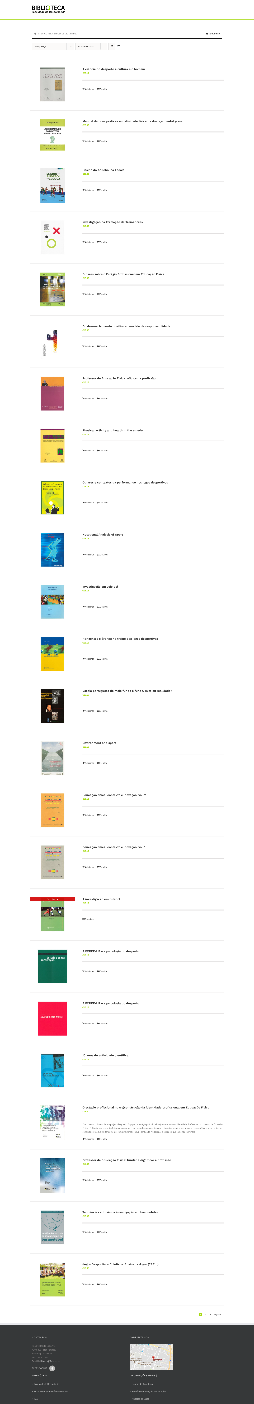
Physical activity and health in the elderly (112, 430)
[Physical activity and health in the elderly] (52, 445)
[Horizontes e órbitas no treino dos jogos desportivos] (52, 654)
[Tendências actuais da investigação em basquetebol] (52, 1227)
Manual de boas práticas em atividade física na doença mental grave (132, 121)
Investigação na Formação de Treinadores (112, 222)
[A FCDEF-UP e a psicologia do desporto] (52, 966)
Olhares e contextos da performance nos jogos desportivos (125, 482)
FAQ (36, 1398)
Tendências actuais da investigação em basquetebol (120, 1212)
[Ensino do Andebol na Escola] (52, 185)
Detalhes (104, 89)
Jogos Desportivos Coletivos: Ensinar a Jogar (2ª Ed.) (120, 1264)
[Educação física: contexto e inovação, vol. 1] (52, 862)
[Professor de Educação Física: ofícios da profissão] (52, 393)
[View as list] (118, 46)
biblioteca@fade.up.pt (49, 1361)
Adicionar (89, 89)
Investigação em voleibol (100, 586)
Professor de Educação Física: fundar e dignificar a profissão (126, 1160)
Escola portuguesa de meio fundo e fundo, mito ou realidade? (127, 690)
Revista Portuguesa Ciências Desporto (51, 1391)
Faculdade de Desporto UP (46, 1384)
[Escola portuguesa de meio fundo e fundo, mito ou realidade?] (52, 706)
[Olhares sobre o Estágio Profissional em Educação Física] (52, 289)
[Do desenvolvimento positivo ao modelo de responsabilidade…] (52, 341)
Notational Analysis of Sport (102, 534)
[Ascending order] (71, 46)
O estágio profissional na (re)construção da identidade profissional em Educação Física (145, 1107)
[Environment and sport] (52, 758)
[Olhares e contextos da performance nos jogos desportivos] (52, 498)
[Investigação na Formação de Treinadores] (52, 237)
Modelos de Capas (140, 1398)
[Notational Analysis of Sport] (52, 550)
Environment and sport (99, 743)
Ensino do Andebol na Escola (103, 170)
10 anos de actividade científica (105, 1055)
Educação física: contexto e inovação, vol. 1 (113, 847)
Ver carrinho (214, 33)
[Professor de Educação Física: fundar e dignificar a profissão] (52, 1175)
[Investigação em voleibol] (52, 602)
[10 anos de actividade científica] (52, 1070)
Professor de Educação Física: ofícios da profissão (119, 378)
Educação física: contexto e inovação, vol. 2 (114, 795)
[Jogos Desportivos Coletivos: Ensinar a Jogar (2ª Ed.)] (52, 1279)
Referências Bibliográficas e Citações (149, 1391)
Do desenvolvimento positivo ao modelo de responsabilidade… (127, 326)
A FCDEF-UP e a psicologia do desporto (110, 951)
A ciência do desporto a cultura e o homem (113, 69)
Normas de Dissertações (143, 1384)
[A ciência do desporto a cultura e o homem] (52, 84)
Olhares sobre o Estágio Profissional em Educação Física (123, 274)
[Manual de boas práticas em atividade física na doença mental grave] (52, 135)
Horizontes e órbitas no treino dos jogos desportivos (120, 638)
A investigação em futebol (101, 899)
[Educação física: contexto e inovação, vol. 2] (52, 810)
